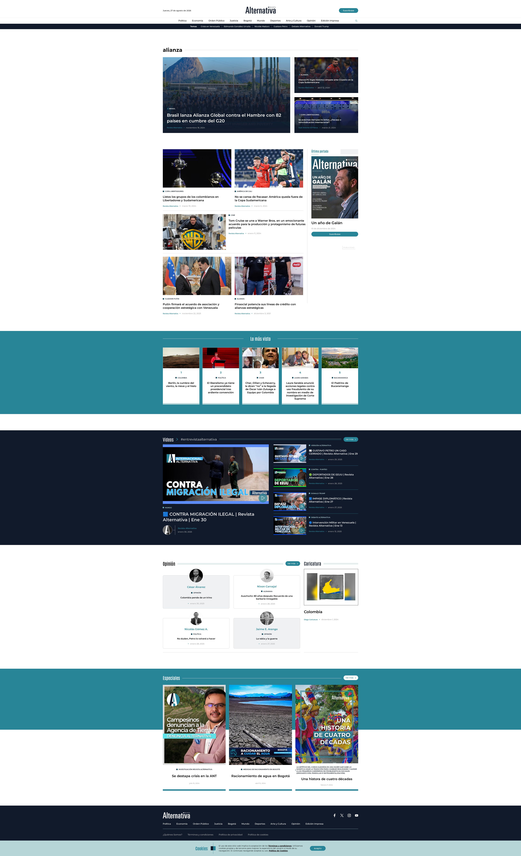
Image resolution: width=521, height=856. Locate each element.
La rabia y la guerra (266, 638)
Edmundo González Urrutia (237, 26)
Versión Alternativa (321, 445)
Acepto (318, 848)
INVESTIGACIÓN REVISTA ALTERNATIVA (195, 769)
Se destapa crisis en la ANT (194, 776)
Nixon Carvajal (267, 586)
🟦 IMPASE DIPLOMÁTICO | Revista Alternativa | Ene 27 (330, 500)
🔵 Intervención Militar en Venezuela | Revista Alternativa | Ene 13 (332, 524)
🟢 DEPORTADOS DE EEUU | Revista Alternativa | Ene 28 (331, 476)
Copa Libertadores (174, 191)
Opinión (311, 20)
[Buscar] (356, 21)
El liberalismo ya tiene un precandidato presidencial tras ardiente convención (220, 388)
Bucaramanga (341, 378)
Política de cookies (258, 834)
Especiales (171, 677)
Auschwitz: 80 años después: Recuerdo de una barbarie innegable (267, 597)
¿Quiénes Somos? (172, 834)
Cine (233, 215)
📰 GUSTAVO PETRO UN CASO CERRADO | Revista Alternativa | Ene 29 (333, 452)
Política (182, 20)
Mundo (261, 20)
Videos (168, 439)
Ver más (349, 439)
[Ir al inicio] (260, 10)
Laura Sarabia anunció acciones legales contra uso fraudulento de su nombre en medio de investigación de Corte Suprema (300, 391)
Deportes (275, 20)
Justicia (234, 20)
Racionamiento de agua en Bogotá (260, 776)
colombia (182, 378)
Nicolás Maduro (262, 26)
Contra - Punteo (319, 469)
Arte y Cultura (293, 20)
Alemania (267, 591)
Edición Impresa (330, 20)
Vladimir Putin (172, 299)
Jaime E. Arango (267, 629)
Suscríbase (348, 10)
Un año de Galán (326, 223)
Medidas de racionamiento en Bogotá (261, 769)
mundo (168, 508)
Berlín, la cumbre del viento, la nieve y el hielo (181, 385)
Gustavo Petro (280, 26)
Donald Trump (321, 26)
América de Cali (244, 191)
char (261, 378)
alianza (240, 299)
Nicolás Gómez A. (196, 629)
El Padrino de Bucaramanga (340, 385)
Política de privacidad (230, 834)
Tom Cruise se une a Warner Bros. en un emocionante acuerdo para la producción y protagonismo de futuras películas (267, 224)
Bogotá (248, 20)
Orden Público (216, 20)
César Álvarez (196, 587)
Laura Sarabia (301, 378)
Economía (197, 20)
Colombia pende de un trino (196, 597)
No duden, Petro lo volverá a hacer (196, 638)
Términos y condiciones (200, 834)
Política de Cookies (278, 850)
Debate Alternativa (301, 26)
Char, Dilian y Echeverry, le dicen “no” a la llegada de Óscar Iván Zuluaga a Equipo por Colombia (260, 388)
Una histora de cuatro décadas (326, 779)
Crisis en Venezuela (210, 26)
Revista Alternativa (170, 206)
